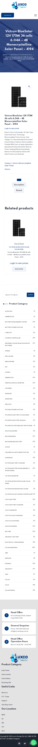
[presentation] (5, 245)
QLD (3, 731)
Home (5, 55)
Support (4, 701)
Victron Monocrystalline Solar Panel (19, 248)
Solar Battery (6, 678)
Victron (7, 169)
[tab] (19, 180)
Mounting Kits (6, 682)
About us (5, 692)
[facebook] (19, 743)
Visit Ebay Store (7, 705)
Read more (19, 269)
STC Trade (5, 697)
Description (19, 185)
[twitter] (25, 743)
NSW (3, 715)
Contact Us (7, 15)
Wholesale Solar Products (21, 55)
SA (2, 719)
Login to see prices (12, 128)
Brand (19, 190)
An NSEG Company (13, 739)
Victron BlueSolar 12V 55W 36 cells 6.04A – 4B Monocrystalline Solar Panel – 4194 (19, 255)
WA (3, 723)
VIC (3, 727)
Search (30, 295)
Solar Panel (5, 670)
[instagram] (30, 743)
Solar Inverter (6, 674)
